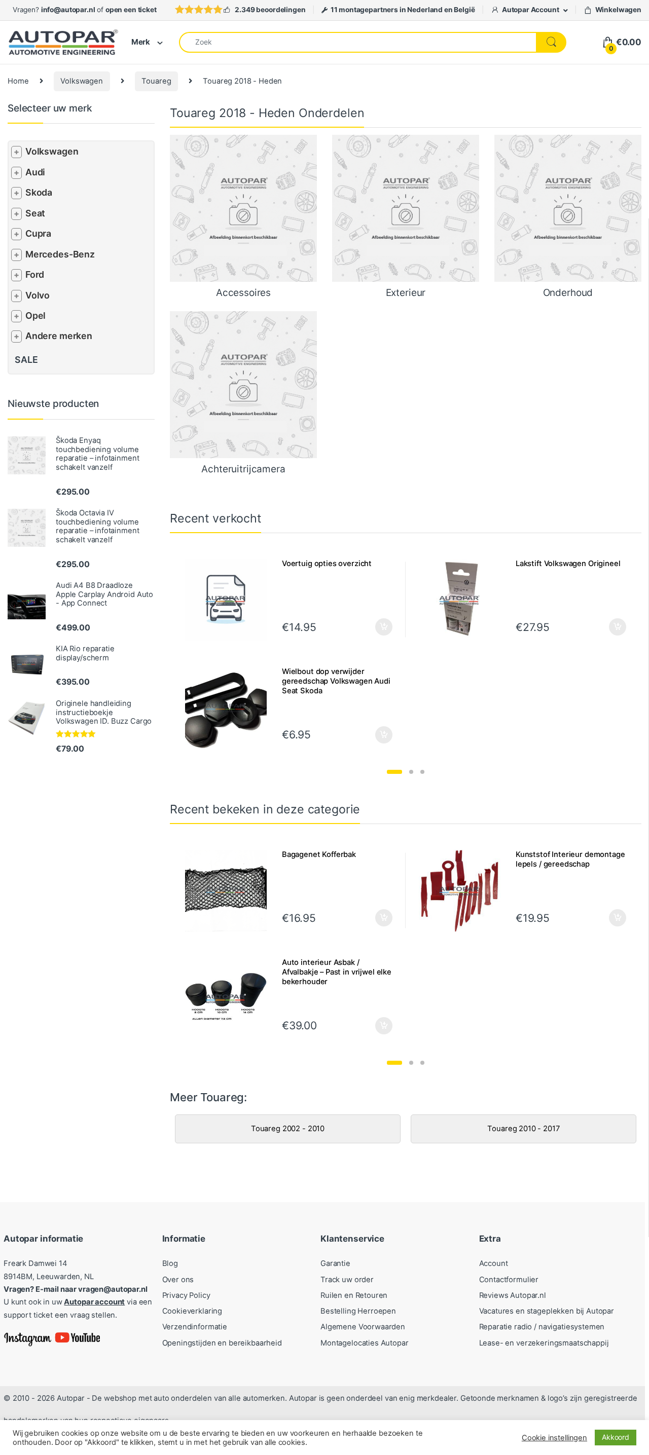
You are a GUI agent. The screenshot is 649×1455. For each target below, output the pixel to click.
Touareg (156, 81)
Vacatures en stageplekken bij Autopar (547, 1311)
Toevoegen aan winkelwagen (605, 917)
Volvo (37, 295)
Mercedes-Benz (60, 254)
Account (493, 1263)
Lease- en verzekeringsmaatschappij (544, 1343)
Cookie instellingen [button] (554, 1437)
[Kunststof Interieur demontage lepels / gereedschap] (463, 890)
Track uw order (347, 1279)
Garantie (335, 1263)
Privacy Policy (186, 1295)
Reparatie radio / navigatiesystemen (542, 1326)
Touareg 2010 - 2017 (523, 1128)
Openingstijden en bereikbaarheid (222, 1343)
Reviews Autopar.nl (512, 1295)
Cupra (38, 233)
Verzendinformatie (194, 1326)
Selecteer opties (377, 627)
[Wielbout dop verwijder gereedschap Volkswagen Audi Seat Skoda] (229, 708)
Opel (35, 315)
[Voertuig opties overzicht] (229, 600)
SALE (26, 359)
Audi (35, 172)
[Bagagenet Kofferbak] (229, 890)
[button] (394, 772)
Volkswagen (81, 81)
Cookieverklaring (192, 1311)
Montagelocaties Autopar (364, 1343)
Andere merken (58, 335)
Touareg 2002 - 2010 (287, 1128)
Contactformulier (509, 1279)
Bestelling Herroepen (358, 1311)
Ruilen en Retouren (353, 1295)
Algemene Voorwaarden (362, 1326)
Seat (35, 213)
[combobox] (357, 42)
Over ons (178, 1279)
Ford (34, 274)
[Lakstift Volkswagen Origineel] (463, 600)
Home (18, 81)
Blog (170, 1263)
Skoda (38, 192)
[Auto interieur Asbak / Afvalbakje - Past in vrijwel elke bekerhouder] (229, 998)
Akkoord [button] (615, 1437)
